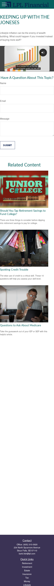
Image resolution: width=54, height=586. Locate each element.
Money (27, 581)
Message (4, 118)
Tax (27, 577)
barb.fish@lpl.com (27, 553)
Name (3, 83)
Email (3, 101)
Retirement (27, 563)
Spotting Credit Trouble (14, 269)
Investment (27, 566)
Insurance (27, 574)
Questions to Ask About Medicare (20, 325)
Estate (27, 570)
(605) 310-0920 (30, 544)
